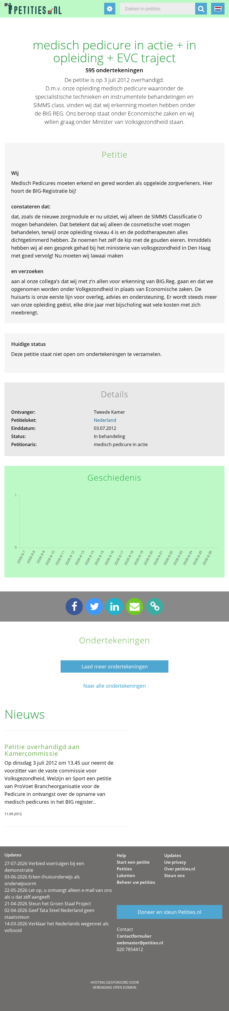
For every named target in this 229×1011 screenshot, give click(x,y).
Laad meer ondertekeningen (115, 666)
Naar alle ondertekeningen (114, 686)
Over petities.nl (179, 869)
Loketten (126, 875)
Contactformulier (134, 936)
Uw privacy (175, 862)
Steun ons (174, 875)
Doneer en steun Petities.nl (169, 912)
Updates (172, 855)
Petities (124, 869)
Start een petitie (133, 862)
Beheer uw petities (136, 882)
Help (121, 855)
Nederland (105, 420)
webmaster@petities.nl (140, 942)
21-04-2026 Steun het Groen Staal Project (47, 904)
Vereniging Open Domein (114, 987)
